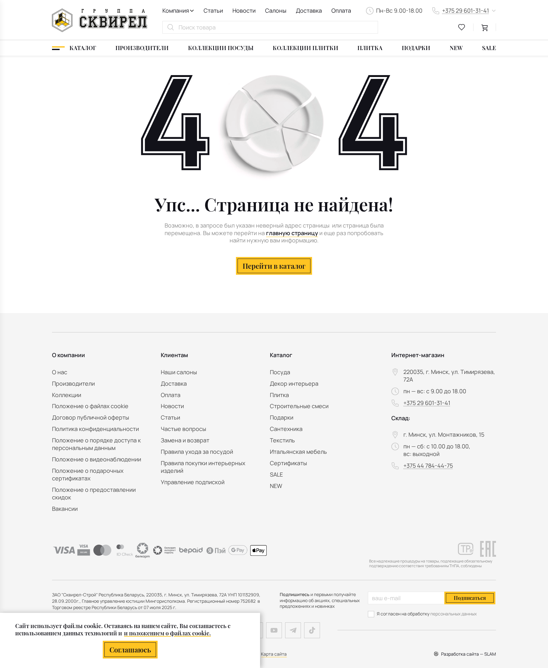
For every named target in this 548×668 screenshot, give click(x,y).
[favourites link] (462, 27)
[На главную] (99, 20)
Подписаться (470, 597)
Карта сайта (274, 654)
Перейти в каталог (274, 266)
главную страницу (292, 233)
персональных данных (453, 614)
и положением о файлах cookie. (167, 633)
